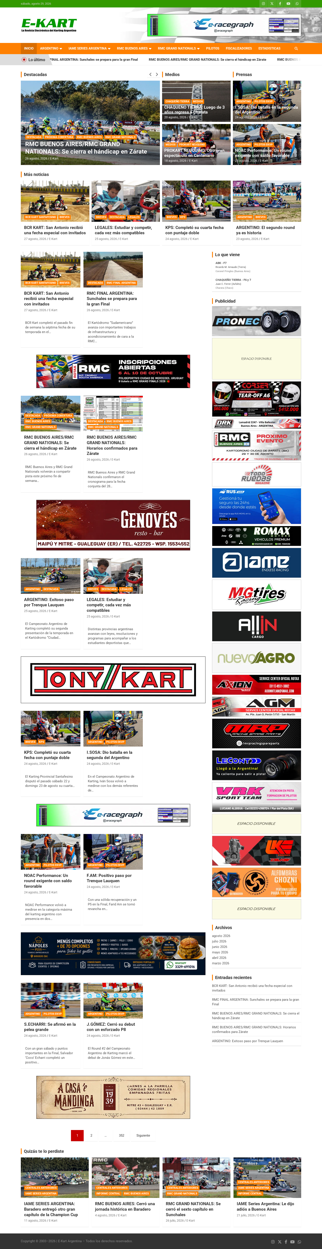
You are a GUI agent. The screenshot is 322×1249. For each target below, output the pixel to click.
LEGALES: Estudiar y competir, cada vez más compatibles (123, 230)
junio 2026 (219, 947)
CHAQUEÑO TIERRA (177, 101)
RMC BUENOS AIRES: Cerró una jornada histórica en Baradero (125, 1206)
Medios (172, 74)
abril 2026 (219, 958)
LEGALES (134, 217)
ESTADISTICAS (269, 48)
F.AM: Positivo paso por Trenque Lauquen (109, 878)
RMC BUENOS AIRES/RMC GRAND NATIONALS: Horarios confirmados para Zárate (90, 147)
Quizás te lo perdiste (44, 1151)
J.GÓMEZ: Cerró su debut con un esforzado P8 (111, 1027)
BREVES (64, 217)
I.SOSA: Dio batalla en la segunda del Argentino (266, 110)
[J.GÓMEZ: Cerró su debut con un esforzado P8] (113, 1000)
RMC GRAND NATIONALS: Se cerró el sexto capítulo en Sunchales (193, 1209)
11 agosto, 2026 (35, 1220)
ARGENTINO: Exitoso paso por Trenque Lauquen (49, 602)
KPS (182, 217)
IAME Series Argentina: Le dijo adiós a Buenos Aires (265, 1206)
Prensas (244, 74)
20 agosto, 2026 (175, 117)
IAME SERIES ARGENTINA (88, 48)
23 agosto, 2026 (247, 239)
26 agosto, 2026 (36, 158)
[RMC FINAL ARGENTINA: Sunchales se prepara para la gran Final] (113, 269)
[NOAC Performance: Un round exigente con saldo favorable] (50, 852)
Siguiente (143, 1135)
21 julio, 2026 (246, 1215)
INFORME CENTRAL (108, 1193)
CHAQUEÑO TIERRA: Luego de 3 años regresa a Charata (194, 110)
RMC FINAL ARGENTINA (121, 282)
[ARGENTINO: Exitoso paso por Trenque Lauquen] (50, 576)
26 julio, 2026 (175, 1220)
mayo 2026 (220, 952)
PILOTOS (212, 48)
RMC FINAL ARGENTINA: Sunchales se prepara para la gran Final (112, 299)
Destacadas (35, 74)
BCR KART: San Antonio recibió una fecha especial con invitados (55, 230)
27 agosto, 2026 (35, 239)
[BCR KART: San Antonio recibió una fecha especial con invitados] (50, 269)
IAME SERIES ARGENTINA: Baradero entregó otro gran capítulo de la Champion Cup (51, 1209)
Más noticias (36, 174)
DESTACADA (34, 137)
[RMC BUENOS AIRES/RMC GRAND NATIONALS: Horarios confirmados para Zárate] (113, 414)
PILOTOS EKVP (264, 101)
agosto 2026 (221, 936)
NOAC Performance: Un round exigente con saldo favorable (263, 153)
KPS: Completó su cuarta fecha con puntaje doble (194, 230)
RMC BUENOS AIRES (132, 48)
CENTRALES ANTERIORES (41, 1187)
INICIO (29, 48)
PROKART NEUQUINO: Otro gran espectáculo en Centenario (194, 153)
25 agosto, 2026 (106, 239)
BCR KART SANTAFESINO (40, 217)
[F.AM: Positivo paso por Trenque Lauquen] (113, 852)
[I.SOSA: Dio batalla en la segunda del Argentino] (113, 729)
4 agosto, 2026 (105, 1215)
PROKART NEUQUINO (192, 144)
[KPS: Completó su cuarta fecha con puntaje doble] (50, 729)
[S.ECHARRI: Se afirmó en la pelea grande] (50, 1000)
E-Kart (54, 158)
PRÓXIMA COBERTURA (58, 415)
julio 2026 (219, 941)
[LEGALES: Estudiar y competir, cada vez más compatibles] (113, 576)
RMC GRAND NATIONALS (177, 48)
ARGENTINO (49, 48)
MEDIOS (198, 101)
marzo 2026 (220, 963)
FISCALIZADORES (239, 48)
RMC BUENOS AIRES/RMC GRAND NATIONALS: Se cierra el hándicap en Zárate (137, 60)
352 (121, 1135)
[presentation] (150, 74)
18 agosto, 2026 (175, 160)
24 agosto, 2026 (246, 117)
